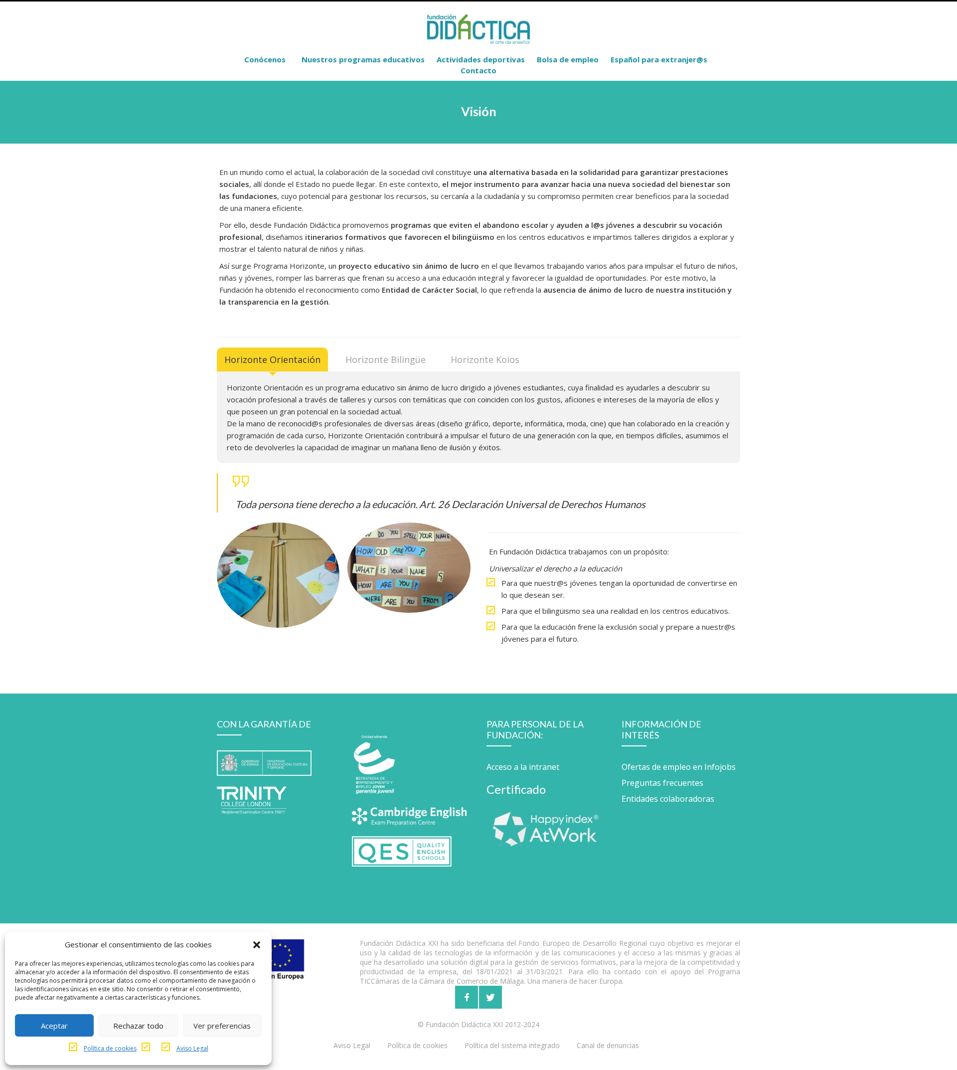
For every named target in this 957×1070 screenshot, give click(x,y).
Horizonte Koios (485, 359)
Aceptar (54, 1026)
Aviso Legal (192, 1048)
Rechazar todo (138, 1026)
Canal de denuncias (608, 1045)
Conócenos (265, 59)
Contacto (478, 70)
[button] (257, 944)
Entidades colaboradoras (668, 798)
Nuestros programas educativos (363, 59)
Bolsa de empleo (568, 59)
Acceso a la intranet (522, 766)
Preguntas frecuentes (662, 782)
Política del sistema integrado (512, 1045)
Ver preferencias (222, 1026)
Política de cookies (110, 1048)
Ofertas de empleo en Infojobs (679, 766)
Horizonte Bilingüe (385, 359)
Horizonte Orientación (272, 359)
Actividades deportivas (481, 59)
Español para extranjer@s (659, 59)
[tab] (272, 359)
